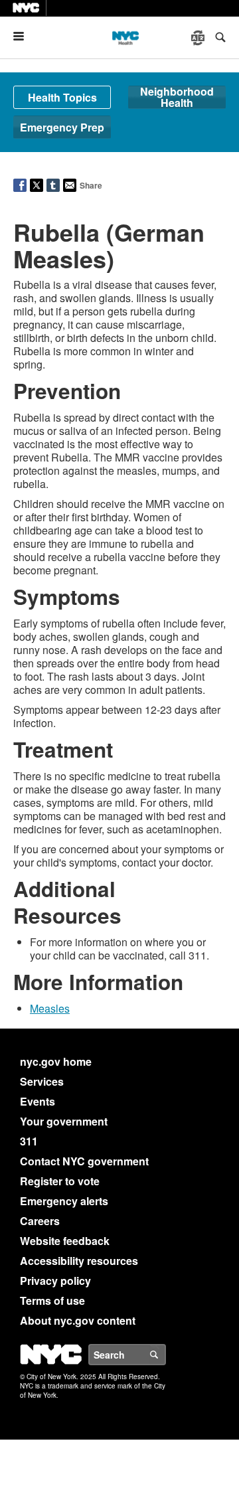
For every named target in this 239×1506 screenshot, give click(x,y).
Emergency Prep (62, 127)
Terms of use (52, 1300)
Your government (64, 1121)
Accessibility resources (79, 1260)
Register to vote (60, 1181)
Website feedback (65, 1240)
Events (37, 1101)
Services (42, 1081)
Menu (24, 36)
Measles (50, 1008)
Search (165, 1354)
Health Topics (62, 97)
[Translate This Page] (199, 38)
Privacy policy (55, 1280)
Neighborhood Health (177, 97)
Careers (40, 1220)
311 (29, 1141)
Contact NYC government (84, 1161)
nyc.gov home (56, 1061)
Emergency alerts (64, 1201)
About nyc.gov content (77, 1320)
